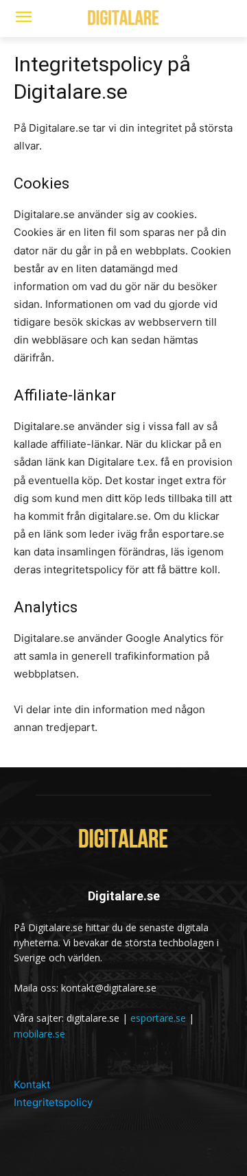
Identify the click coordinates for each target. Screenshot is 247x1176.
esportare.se (158, 1017)
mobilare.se (39, 1033)
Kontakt (32, 1084)
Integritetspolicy (53, 1102)
